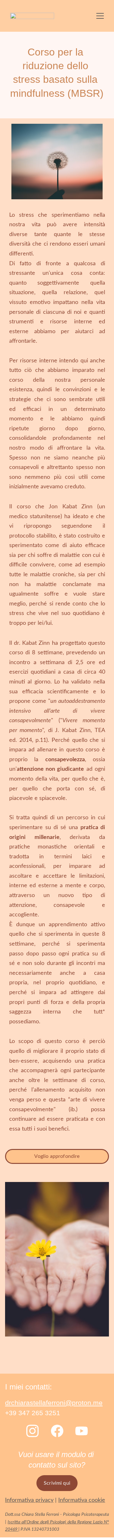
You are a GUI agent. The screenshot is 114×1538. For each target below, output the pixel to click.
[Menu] (100, 16)
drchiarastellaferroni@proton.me (54, 1402)
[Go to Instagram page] (32, 1431)
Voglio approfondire (56, 1156)
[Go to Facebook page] (57, 1431)
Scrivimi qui (57, 1483)
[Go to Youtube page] (81, 1431)
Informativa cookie (81, 1500)
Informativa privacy (29, 1500)
